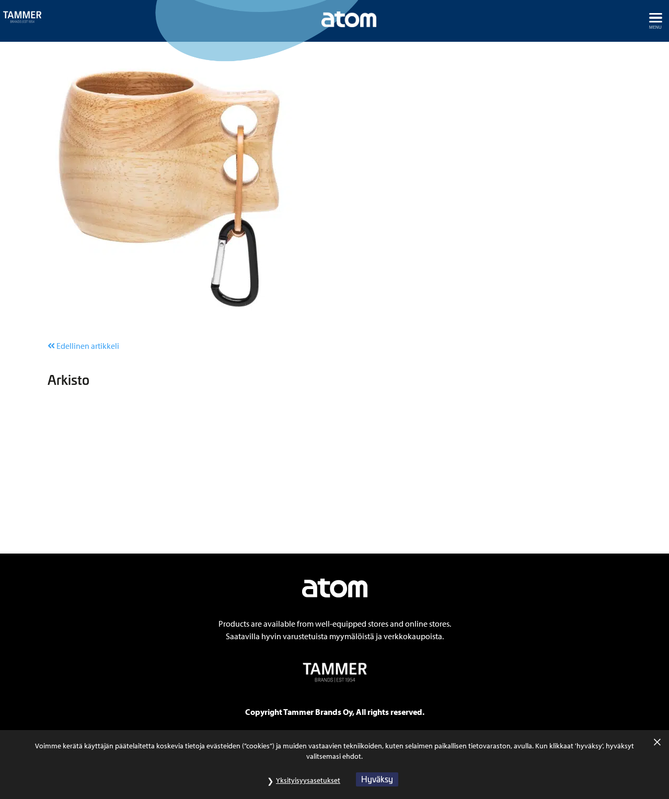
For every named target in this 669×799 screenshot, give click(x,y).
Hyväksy (377, 778)
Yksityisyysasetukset (308, 780)
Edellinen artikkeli (87, 345)
